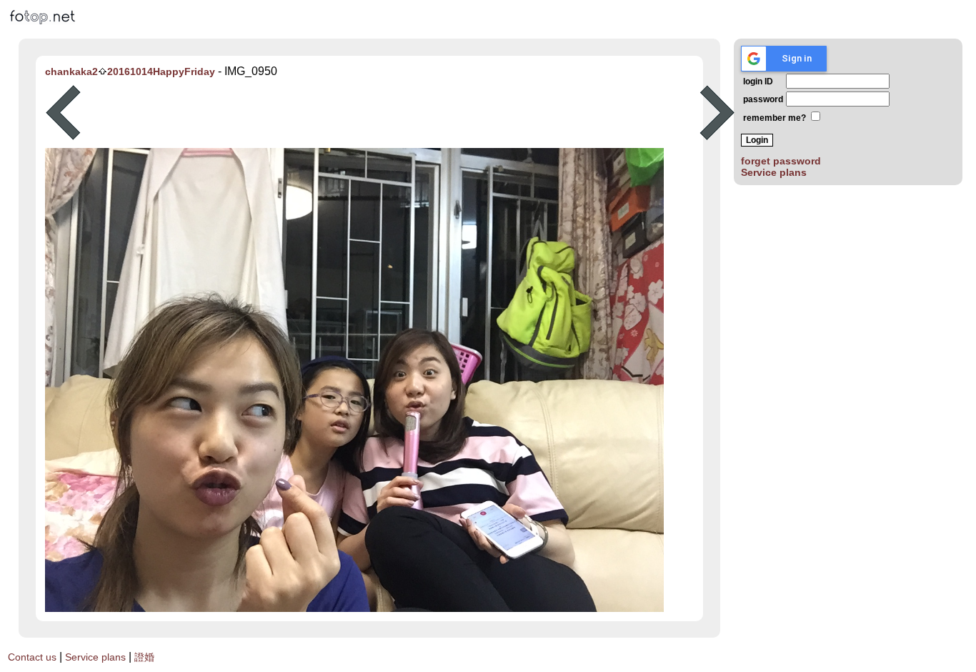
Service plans (774, 172)
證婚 (144, 657)
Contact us (32, 657)
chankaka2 (71, 71)
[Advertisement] (390, 113)
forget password (781, 161)
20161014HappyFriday (161, 71)
